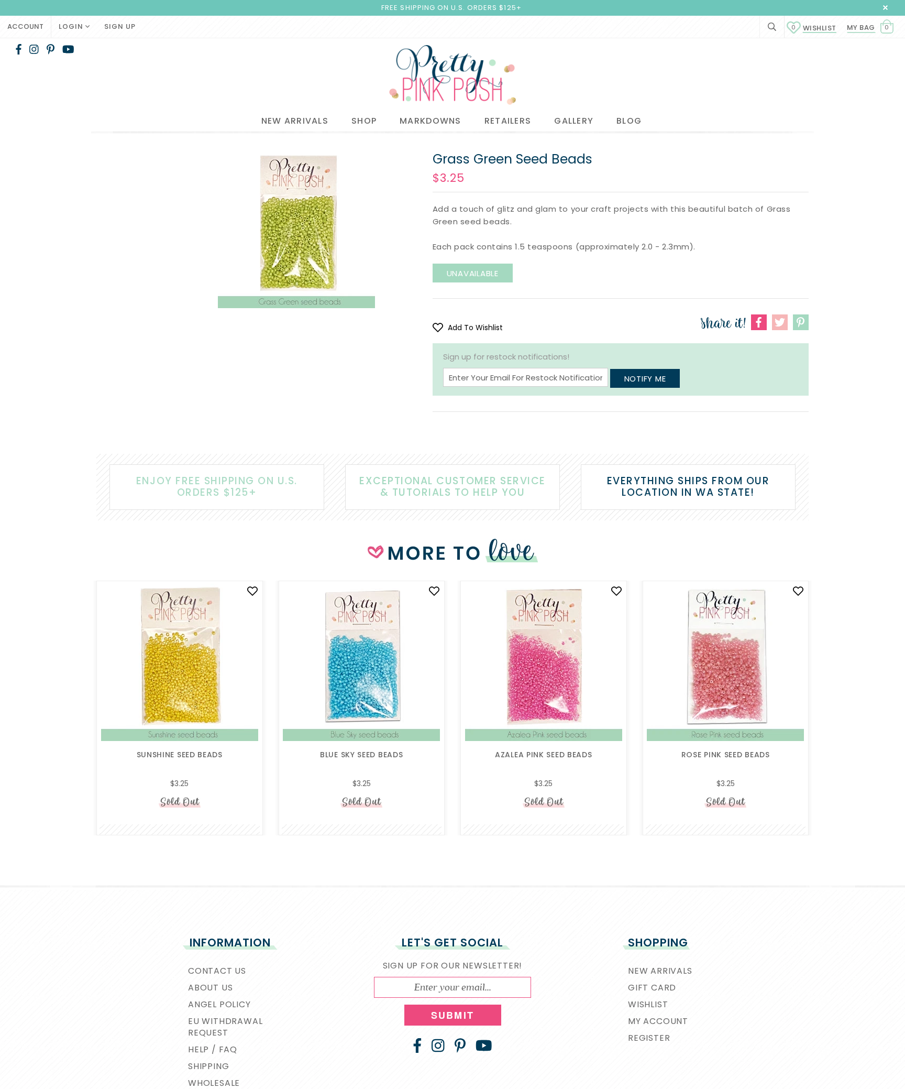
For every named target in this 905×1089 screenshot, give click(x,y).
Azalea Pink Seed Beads (543, 754)
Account (25, 26)
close (885, 7)
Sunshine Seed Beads (180, 754)
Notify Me (645, 378)
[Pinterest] (50, 49)
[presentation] (80, 670)
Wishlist (813, 28)
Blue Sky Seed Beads (361, 754)
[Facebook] (18, 49)
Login (72, 26)
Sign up (120, 26)
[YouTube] (68, 49)
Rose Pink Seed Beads (725, 754)
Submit (452, 1015)
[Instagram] (34, 49)
